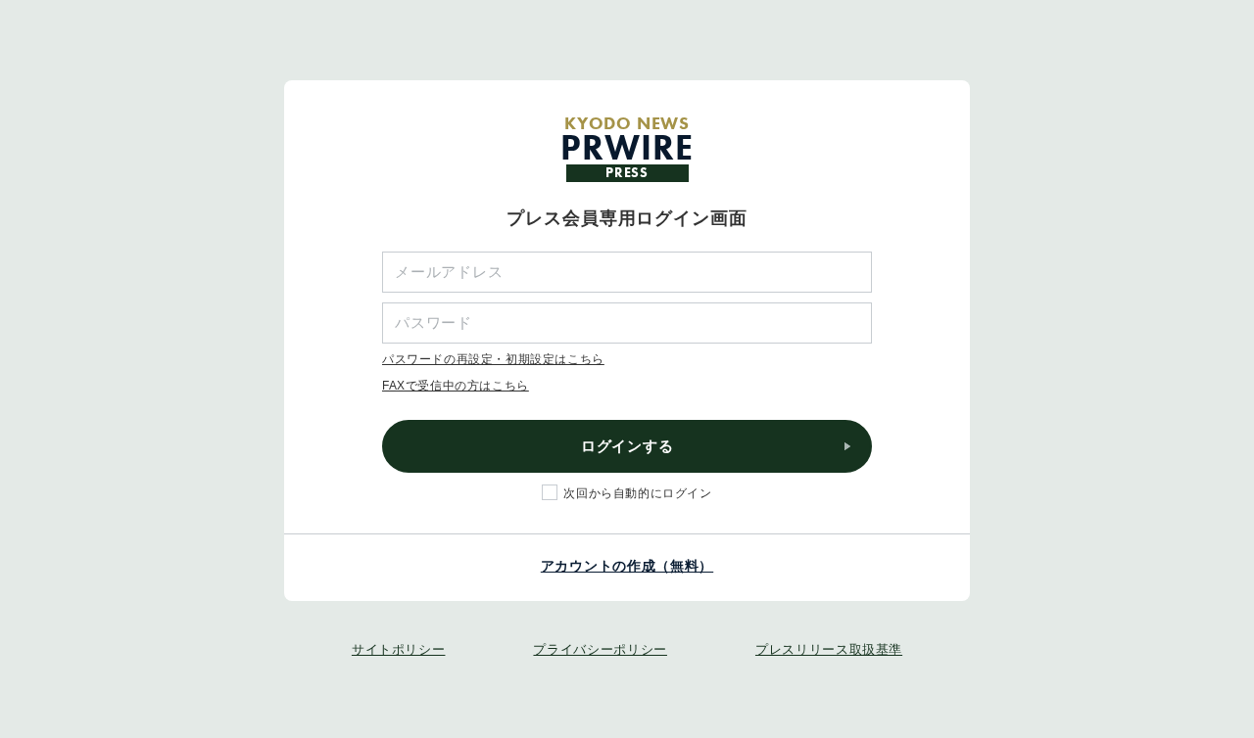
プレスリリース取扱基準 (828, 649)
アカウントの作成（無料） (627, 566)
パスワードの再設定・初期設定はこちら (493, 359)
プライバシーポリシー (600, 649)
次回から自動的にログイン (637, 493)
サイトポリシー (399, 649)
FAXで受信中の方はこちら (455, 385)
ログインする (627, 446)
